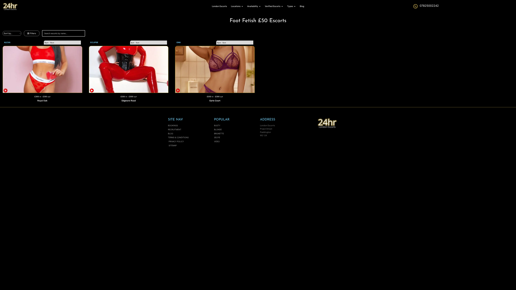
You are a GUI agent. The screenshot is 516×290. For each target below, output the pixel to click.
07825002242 (429, 5)
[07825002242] (415, 6)
